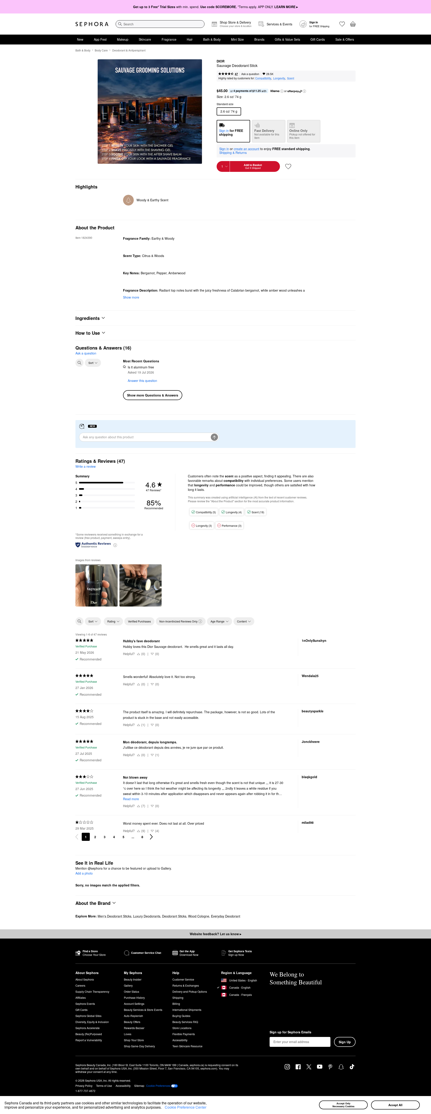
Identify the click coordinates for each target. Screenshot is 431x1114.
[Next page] (151, 837)
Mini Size (237, 39)
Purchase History (134, 997)
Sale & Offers (344, 39)
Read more (131, 799)
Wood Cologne (198, 916)
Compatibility (263, 78)
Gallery (128, 985)
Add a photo (84, 873)
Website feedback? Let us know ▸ (215, 934)
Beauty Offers (132, 1022)
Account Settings (134, 1003)
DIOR (220, 61)
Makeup (122, 39)
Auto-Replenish (133, 1016)
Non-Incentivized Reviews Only (178, 621)
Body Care (101, 50)
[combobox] (160, 24)
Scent (290, 78)
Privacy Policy (83, 1085)
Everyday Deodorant (225, 916)
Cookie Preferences (158, 1085)
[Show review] (96, 585)
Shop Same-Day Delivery (139, 1046)
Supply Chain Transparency (92, 991)
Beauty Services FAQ (185, 1022)
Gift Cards (317, 39)
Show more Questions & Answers (152, 395)
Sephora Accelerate (87, 1028)
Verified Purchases (139, 621)
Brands (259, 39)
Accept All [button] (395, 1105)
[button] (163, 1108)
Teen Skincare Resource (187, 1046)
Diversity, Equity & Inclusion (92, 1022)
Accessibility (179, 1040)
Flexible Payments (183, 1034)
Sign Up (345, 1042)
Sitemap (139, 1085)
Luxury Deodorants (146, 916)
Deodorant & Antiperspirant (128, 50)
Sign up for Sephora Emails (290, 1032)
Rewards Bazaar (134, 1028)
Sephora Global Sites (88, 1016)
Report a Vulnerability (88, 1040)
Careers (80, 985)
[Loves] (342, 24)
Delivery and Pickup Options (189, 991)
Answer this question (142, 380)
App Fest (100, 39)
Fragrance (169, 39)
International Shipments (186, 1010)
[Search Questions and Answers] (79, 363)
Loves (127, 1034)
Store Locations (181, 1028)
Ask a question (250, 74)
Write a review (85, 466)
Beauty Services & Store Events (143, 1010)
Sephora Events (85, 1003)
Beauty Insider (132, 979)
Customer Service (183, 979)
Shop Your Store (134, 1040)
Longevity (279, 78)
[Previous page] (77, 837)
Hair (190, 39)
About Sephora (84, 979)
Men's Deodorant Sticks (114, 916)
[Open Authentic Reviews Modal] (115, 545)
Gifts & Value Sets (287, 39)
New (80, 39)
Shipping (177, 997)
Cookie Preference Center (185, 1107)
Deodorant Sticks (174, 916)
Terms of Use (104, 1085)
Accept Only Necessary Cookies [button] (343, 1105)
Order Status (131, 991)
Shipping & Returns (233, 152)
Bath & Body (212, 39)
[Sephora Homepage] (92, 24)
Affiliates (80, 997)
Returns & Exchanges (185, 985)
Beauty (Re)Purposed (88, 1034)
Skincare (145, 39)
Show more (131, 297)
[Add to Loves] (288, 166)
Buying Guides (181, 1016)
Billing (176, 1003)
